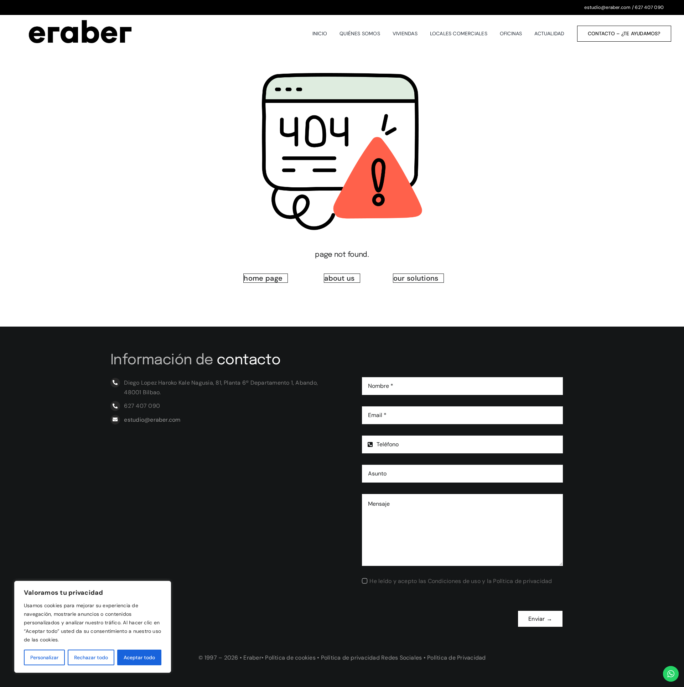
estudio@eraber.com (607, 7)
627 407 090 (649, 7)
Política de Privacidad (456, 657)
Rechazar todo (91, 657)
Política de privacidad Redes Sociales (371, 657)
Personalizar (44, 657)
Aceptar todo (139, 657)
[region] (92, 627)
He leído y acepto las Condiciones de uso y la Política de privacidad (460, 581)
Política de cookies (290, 657)
